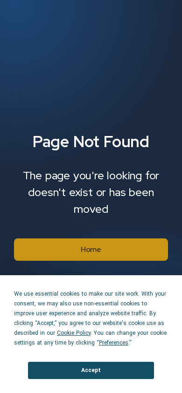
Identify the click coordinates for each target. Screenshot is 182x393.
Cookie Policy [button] (74, 333)
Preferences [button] (113, 342)
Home (91, 249)
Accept (91, 370)
